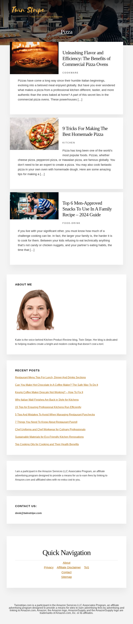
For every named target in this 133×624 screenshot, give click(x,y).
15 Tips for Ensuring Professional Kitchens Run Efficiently (48, 407)
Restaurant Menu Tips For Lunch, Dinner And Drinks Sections (50, 377)
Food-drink (71, 223)
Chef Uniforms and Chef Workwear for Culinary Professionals (50, 429)
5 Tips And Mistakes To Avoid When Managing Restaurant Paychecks (55, 414)
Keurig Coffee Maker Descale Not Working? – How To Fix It (49, 392)
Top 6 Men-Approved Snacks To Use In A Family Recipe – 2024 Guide (87, 208)
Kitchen (68, 143)
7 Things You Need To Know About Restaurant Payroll (46, 422)
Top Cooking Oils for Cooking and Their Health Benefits (47, 444)
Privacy (49, 567)
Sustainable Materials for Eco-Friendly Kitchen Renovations (49, 436)
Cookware (70, 73)
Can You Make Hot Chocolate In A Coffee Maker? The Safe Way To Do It (56, 384)
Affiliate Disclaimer (69, 567)
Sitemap (66, 577)
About (66, 562)
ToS (86, 567)
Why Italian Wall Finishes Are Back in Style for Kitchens (47, 399)
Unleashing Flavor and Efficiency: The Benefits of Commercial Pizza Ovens (86, 58)
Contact (66, 572)
